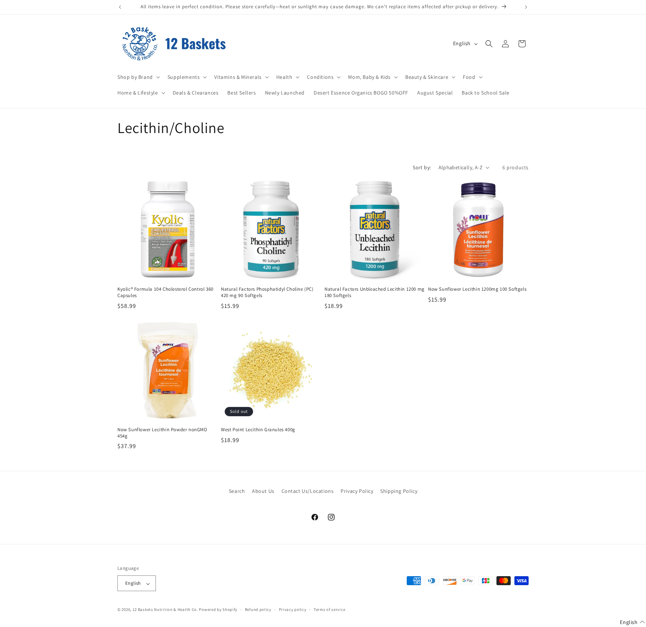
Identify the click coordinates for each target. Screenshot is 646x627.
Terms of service (329, 609)
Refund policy (258, 609)
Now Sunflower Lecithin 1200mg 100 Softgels (477, 289)
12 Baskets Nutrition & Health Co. (165, 609)
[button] (138, 77)
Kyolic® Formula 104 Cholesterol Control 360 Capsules (165, 292)
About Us (263, 491)
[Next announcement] (526, 7)
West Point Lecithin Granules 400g (258, 430)
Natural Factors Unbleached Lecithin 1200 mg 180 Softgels (374, 292)
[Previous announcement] (120, 7)
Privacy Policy (357, 491)
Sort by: (422, 167)
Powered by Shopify (218, 609)
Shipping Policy (398, 491)
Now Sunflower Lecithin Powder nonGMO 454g (162, 433)
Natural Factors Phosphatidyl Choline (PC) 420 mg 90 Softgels (267, 292)
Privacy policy (293, 609)
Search (237, 491)
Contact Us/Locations (308, 491)
